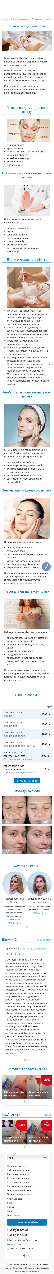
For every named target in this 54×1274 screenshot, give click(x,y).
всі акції (48, 1114)
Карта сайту (13, 1215)
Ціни (9, 1210)
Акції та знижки (14, 1198)
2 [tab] (29, 1101)
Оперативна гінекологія (19, 1194)
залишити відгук (43, 939)
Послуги (6, 18)
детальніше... (14, 922)
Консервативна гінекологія (21, 1190)
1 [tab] (27, 927)
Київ (11, 1157)
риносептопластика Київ (24, 583)
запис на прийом (27, 1222)
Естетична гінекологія (18, 1182)
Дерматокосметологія (22, 18)
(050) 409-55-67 (19, 1230)
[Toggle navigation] (49, 3)
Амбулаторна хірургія (18, 1170)
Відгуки (11, 1206)
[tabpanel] (14, 898)
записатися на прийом (27, 780)
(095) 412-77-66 (19, 1235)
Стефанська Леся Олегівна (34, 948)
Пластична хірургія (17, 1166)
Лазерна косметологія (18, 1174)
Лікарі (10, 1202)
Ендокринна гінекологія (19, 1186)
